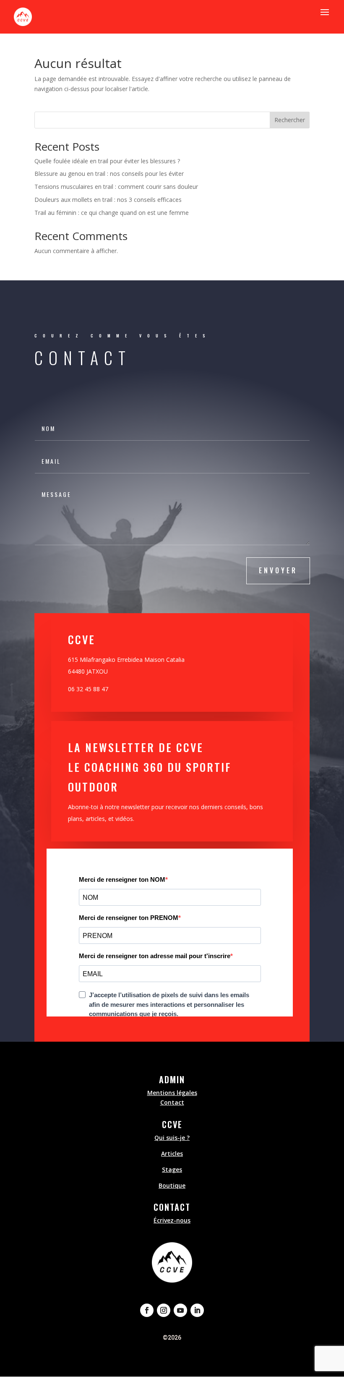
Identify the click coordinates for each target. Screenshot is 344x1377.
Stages (172, 1169)
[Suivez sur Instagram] (163, 1310)
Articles (172, 1154)
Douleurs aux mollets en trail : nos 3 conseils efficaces (108, 200)
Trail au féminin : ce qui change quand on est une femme (111, 213)
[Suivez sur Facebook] (147, 1310)
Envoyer (278, 570)
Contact (172, 1102)
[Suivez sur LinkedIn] (197, 1310)
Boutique (172, 1185)
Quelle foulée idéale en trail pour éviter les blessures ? (107, 161)
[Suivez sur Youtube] (180, 1310)
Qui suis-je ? (172, 1138)
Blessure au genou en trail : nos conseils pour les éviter (109, 174)
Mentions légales (172, 1093)
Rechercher (289, 120)
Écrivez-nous (172, 1220)
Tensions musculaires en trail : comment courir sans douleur (116, 187)
